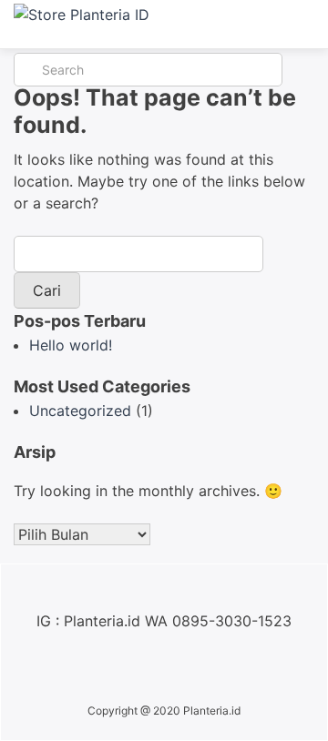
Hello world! (70, 345)
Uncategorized (80, 410)
